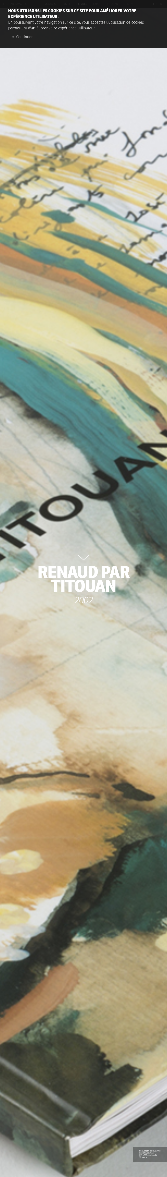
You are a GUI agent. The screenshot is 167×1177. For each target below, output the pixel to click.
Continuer (24, 37)
